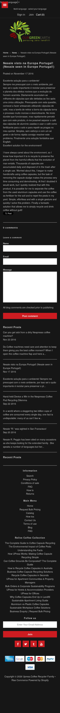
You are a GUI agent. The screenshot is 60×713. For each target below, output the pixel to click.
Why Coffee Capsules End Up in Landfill (30, 596)
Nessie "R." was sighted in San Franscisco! (24, 428)
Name (6, 243)
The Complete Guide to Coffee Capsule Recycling (30, 543)
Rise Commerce (20, 680)
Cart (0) (40, 14)
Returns (30, 493)
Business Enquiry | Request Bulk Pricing (30, 611)
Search (30, 475)
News (14, 52)
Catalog (30, 513)
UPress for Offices (30, 593)
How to (30, 490)
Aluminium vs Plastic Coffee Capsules (30, 604)
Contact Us (30, 520)
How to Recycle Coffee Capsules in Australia (30, 568)
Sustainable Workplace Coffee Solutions (30, 607)
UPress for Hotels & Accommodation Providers (30, 589)
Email (6, 256)
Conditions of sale (30, 483)
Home (5, 52)
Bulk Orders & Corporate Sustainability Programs (30, 586)
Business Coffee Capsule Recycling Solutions (30, 571)
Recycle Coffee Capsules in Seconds (30, 575)
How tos (30, 516)
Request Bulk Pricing (30, 509)
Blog (30, 527)
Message (7, 269)
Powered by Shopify (38, 680)
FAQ (30, 486)
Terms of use (30, 523)
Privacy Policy (30, 479)
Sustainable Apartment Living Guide (30, 600)
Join (31, 14)
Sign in (21, 14)
